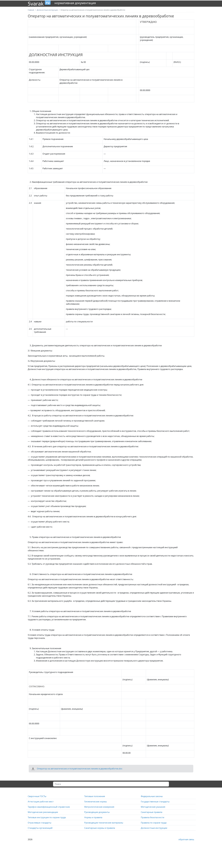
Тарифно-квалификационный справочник (49, 806)
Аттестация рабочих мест (41, 801)
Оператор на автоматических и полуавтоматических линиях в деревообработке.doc (79, 768)
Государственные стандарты (155, 801)
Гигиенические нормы (95, 801)
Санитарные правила (151, 812)
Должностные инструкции (154, 828)
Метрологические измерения (99, 806)
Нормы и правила (93, 817)
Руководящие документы (97, 812)
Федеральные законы (152, 796)
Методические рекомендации (43, 812)
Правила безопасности (152, 817)
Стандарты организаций (40, 828)
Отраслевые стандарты (39, 822)
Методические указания (153, 806)
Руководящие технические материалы (103, 822)
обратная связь (186, 839)
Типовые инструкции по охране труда (47, 817)
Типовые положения (94, 796)
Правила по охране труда (153, 822)
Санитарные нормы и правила (99, 828)
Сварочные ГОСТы (37, 796)
